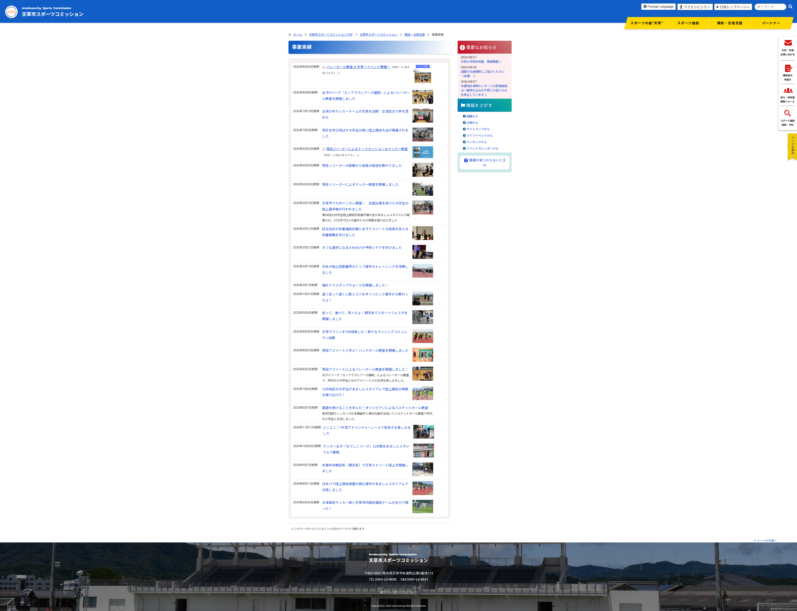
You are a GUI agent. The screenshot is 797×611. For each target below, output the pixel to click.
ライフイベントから (480, 136)
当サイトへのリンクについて (398, 592)
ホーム (297, 35)
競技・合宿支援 (415, 35)
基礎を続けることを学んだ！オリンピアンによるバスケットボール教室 (375, 408)
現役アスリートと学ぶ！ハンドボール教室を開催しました (365, 351)
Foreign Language (660, 7)
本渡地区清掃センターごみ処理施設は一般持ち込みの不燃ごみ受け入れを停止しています (484, 90)
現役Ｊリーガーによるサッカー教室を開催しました (360, 185)
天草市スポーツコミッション (378, 35)
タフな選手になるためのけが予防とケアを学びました (362, 248)
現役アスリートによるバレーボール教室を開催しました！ (365, 369)
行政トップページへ (735, 7)
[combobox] (770, 7)
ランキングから (477, 142)
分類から (472, 123)
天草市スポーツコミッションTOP (331, 35)
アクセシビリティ (697, 7)
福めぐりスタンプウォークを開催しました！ (355, 285)
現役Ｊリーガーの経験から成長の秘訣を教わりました (362, 166)
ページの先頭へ (767, 540)
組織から (472, 116)
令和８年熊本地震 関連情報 (480, 62)
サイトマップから (478, 129)
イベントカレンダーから (483, 148)
